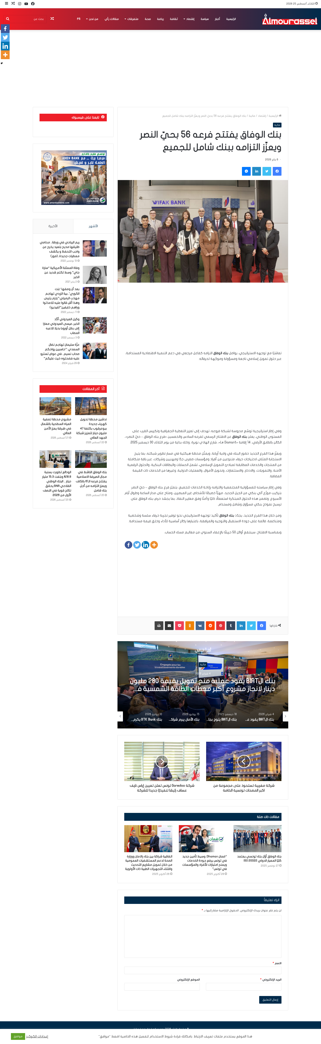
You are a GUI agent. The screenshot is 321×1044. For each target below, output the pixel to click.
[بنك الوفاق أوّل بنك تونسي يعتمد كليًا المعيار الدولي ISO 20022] (257, 838)
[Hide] (1, 63)
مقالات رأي (112, 19)
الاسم (277, 963)
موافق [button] (18, 1036)
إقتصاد (190, 19)
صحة (148, 19)
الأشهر (93, 226)
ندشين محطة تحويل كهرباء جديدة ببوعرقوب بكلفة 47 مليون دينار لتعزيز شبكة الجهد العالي (91, 428)
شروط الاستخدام (161, 1036)
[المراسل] (289, 19)
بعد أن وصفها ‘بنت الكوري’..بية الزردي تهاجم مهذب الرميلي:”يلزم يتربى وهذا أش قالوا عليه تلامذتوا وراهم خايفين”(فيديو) (61, 298)
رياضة (160, 19)
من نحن (93, 19)
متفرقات (132, 19)
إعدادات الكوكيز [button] (37, 1036)
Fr (78, 19)
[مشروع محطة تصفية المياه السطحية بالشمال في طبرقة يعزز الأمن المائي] (55, 406)
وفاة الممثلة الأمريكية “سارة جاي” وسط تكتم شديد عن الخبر (60, 272)
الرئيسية (231, 19)
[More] (154, 545)
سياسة (205, 19)
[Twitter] (137, 545)
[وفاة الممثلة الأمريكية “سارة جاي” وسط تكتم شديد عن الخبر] (95, 275)
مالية (252, 115)
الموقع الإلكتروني (188, 979)
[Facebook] (128, 545)
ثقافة (174, 19)
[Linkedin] (145, 545)
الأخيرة (52, 226)
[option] (202, 684)
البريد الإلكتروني (270, 979)
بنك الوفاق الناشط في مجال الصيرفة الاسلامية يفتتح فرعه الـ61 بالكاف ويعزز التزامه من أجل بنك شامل (91, 481)
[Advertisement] (202, 319)
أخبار (217, 19)
